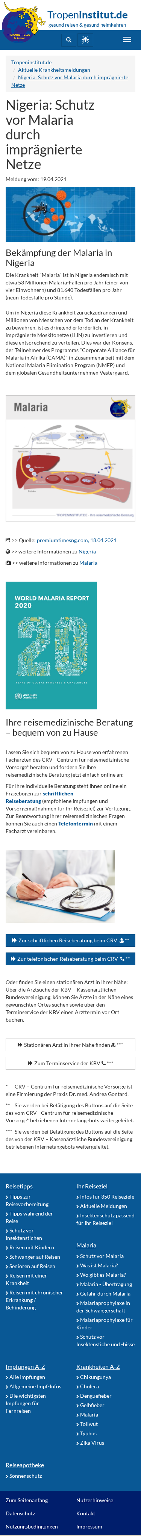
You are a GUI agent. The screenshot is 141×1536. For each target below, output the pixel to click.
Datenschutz (20, 1513)
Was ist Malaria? (98, 1265)
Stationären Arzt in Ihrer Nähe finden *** (73, 1045)
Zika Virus (91, 1442)
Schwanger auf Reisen (34, 1256)
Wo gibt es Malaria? (102, 1274)
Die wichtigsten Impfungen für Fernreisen (26, 1403)
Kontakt (85, 1513)
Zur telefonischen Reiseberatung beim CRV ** (73, 958)
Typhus (88, 1433)
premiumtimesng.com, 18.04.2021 (77, 540)
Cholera (89, 1386)
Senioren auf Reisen (31, 1266)
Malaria (88, 562)
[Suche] (68, 40)
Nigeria (87, 551)
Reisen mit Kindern (31, 1247)
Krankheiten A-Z (98, 1366)
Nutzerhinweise (94, 1500)
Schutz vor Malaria (101, 1256)
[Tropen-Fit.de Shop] (85, 40)
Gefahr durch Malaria (104, 1293)
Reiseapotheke (25, 1464)
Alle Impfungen (26, 1377)
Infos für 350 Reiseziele (106, 1196)
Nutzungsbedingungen (32, 1526)
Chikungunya (95, 1377)
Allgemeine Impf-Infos (34, 1386)
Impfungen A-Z (25, 1366)
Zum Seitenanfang (27, 1500)
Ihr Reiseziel (92, 1186)
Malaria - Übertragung (105, 1284)
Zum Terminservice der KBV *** (73, 1063)
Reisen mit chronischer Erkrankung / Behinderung (34, 1300)
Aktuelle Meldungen (103, 1206)
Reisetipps (19, 1186)
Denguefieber (95, 1395)
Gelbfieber (92, 1405)
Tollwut (88, 1424)
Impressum (89, 1526)
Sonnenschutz (25, 1476)
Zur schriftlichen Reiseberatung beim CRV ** (73, 940)
